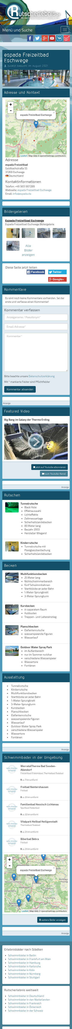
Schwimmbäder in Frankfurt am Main (29, 959)
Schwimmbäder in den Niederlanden (29, 999)
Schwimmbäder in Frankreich (24, 1003)
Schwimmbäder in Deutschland (26, 995)
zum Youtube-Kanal (55, 473)
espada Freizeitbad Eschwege (34, 190)
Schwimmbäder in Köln (21, 970)
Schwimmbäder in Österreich (24, 1007)
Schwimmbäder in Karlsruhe (24, 966)
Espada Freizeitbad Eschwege (24, 220)
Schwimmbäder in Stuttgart (24, 977)
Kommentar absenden (20, 389)
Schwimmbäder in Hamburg (24, 962)
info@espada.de (22, 193)
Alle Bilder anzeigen (28, 250)
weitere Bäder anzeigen (53, 919)
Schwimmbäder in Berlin (22, 955)
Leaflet (24, 155)
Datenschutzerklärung (42, 376)
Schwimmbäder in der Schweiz (25, 1010)
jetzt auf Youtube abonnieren (50, 467)
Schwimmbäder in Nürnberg (24, 973)
